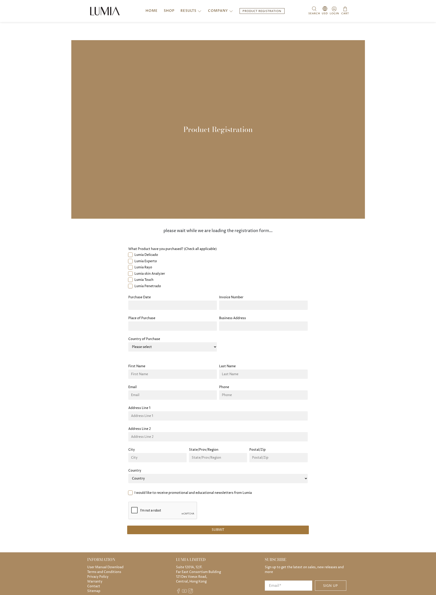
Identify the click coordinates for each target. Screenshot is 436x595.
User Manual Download (105, 567)
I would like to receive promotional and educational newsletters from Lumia (193, 493)
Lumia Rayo (143, 267)
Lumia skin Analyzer (149, 274)
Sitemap (93, 591)
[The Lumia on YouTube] (184, 592)
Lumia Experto (145, 261)
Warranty (94, 581)
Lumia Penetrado (147, 286)
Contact (93, 586)
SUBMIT (218, 530)
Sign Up (330, 585)
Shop (169, 10)
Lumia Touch (144, 280)
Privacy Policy (98, 577)
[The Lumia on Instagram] (190, 592)
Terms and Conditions (104, 572)
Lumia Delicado (146, 255)
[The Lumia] (105, 11)
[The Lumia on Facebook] (178, 592)
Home (152, 10)
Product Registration (262, 11)
